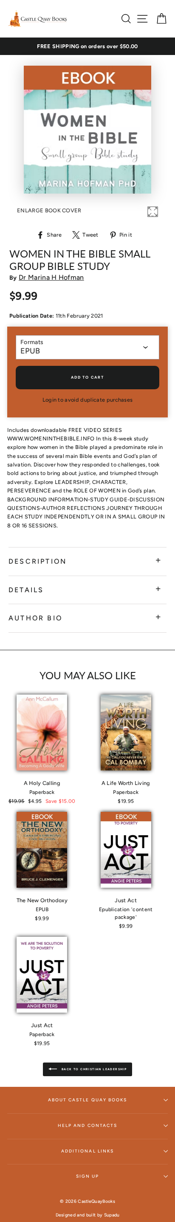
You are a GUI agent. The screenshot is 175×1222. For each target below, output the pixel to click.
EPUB (30, 351)
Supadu (112, 1215)
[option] (87, 46)
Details (26, 590)
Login (49, 400)
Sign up (87, 1176)
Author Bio (35, 618)
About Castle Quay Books (87, 1100)
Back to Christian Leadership (93, 1069)
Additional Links (87, 1151)
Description (37, 561)
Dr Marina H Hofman (51, 277)
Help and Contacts (87, 1125)
